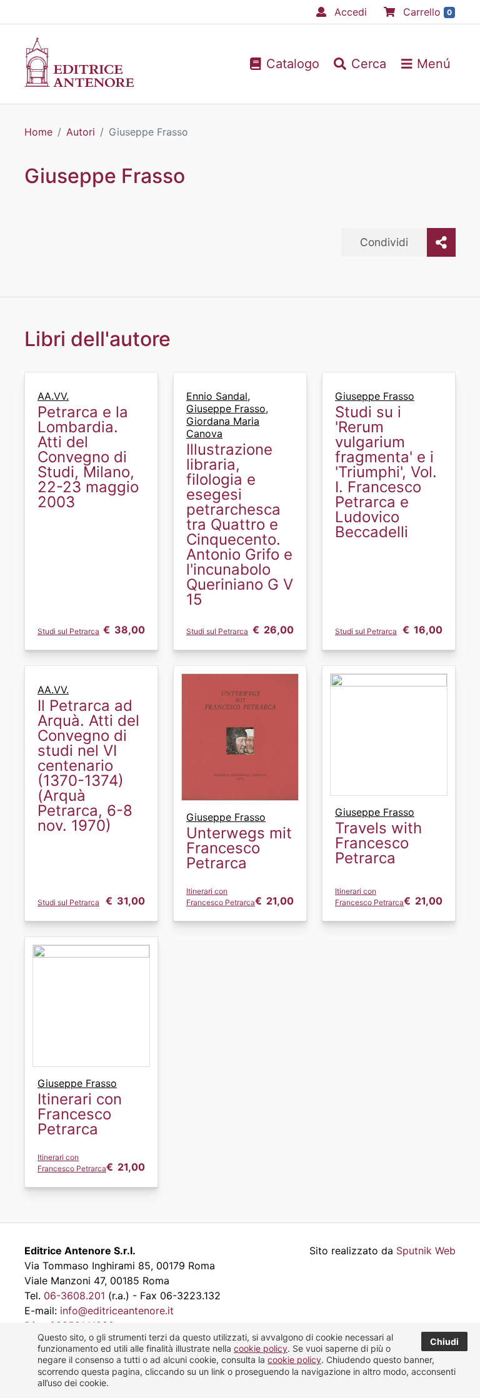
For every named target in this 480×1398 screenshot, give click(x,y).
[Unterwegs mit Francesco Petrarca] (240, 736)
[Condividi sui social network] (441, 242)
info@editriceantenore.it (117, 1310)
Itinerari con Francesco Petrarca (80, 1114)
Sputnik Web (426, 1250)
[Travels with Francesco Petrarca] (389, 733)
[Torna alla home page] (79, 83)
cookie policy (261, 1348)
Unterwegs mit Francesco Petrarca (239, 848)
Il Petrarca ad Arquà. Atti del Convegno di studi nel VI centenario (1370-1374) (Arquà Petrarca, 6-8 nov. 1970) (88, 766)
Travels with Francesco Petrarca (378, 843)
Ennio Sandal (217, 396)
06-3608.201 (74, 1295)
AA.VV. (53, 396)
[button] (360, 63)
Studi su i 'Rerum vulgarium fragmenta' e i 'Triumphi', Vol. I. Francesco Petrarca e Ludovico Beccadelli (386, 472)
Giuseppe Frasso (226, 408)
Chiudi (444, 1341)
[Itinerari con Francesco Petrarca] (91, 1004)
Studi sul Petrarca (68, 631)
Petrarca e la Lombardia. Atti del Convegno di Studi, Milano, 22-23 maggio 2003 (88, 457)
